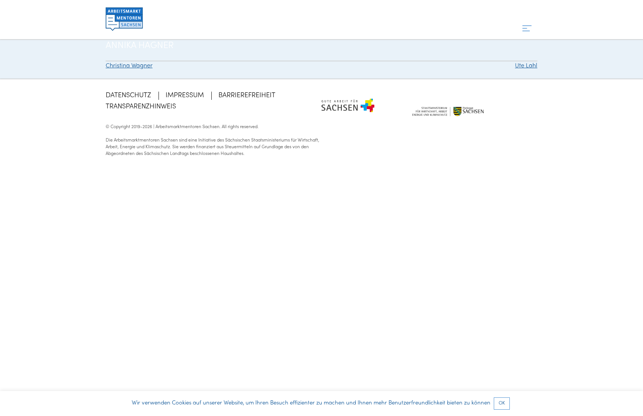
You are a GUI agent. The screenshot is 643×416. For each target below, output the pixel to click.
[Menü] (527, 29)
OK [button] (502, 403)
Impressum (185, 95)
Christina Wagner (129, 66)
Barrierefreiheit (246, 95)
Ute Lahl (526, 66)
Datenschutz (128, 95)
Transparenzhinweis (141, 107)
